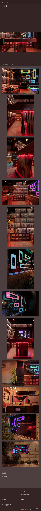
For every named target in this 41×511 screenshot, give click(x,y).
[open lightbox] (20, 81)
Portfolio (22, 501)
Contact (22, 504)
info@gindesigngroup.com (26, 494)
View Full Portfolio (35, 508)
